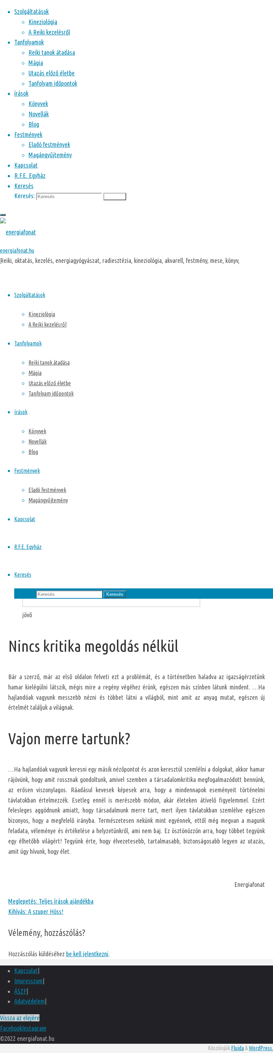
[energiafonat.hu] (18, 232)
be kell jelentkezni (87, 953)
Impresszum (28, 980)
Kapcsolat (26, 970)
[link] (23, 185)
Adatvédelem (29, 1001)
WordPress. (261, 1048)
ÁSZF (20, 991)
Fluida (237, 1048)
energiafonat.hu (17, 250)
